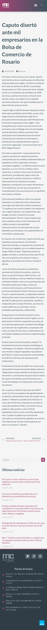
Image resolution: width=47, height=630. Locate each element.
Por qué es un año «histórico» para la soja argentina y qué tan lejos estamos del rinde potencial (21, 481)
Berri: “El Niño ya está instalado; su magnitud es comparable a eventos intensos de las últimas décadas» (23, 540)
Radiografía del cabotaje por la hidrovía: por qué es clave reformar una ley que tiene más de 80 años (23, 525)
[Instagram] (40, 556)
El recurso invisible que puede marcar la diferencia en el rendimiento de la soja (19, 495)
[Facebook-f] (34, 556)
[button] (35, 5)
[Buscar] (43, 460)
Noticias (22, 71)
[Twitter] (27, 556)
